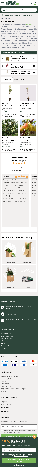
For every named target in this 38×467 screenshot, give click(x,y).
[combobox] (19, 10)
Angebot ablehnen (19, 465)
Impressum (5, 384)
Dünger (3, 348)
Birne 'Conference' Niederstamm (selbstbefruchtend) (28, 104)
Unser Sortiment (7, 404)
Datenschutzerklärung (12, 432)
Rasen (3, 343)
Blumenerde (5, 346)
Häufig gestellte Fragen (9, 376)
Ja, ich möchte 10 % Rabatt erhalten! (19, 436)
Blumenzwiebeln (7, 336)
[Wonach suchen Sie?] (4, 10)
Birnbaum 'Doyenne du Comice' (28, 139)
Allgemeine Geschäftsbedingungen (13, 389)
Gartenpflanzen (6, 333)
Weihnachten (5, 18)
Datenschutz (5, 381)
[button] (2, 3)
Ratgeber (4, 402)
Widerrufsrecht (6, 386)
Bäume (29, 24)
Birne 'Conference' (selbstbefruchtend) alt (10, 139)
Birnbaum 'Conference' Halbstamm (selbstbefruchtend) (10, 104)
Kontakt (3, 391)
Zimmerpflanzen (7, 338)
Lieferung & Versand (8, 379)
